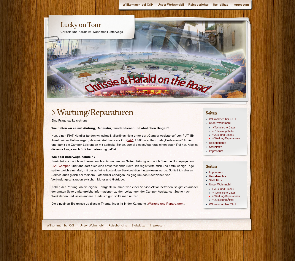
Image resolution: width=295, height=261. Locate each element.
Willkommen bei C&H (138, 4)
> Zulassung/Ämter (223, 131)
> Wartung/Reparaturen (226, 138)
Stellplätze (220, 4)
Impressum (241, 4)
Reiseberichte (198, 4)
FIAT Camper (61, 166)
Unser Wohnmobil (171, 4)
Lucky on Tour (80, 25)
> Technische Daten (224, 127)
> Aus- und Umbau (223, 134)
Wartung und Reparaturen (166, 203)
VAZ (130, 140)
